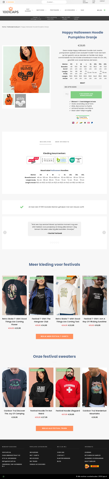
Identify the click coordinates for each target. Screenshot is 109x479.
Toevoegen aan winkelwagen (86, 95)
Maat (82, 83)
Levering (88, 452)
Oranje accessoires (37, 464)
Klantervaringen (63, 458)
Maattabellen (90, 461)
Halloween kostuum (13, 27)
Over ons (60, 452)
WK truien (33, 461)
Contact (61, 455)
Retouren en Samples (93, 455)
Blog (59, 461)
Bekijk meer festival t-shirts (54, 336)
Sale (82, 10)
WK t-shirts (34, 455)
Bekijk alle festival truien (54, 428)
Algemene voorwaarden (94, 458)
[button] (8, 99)
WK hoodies (34, 458)
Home (4, 27)
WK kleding (34, 452)
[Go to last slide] (2, 308)
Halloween (55, 170)
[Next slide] (49, 69)
